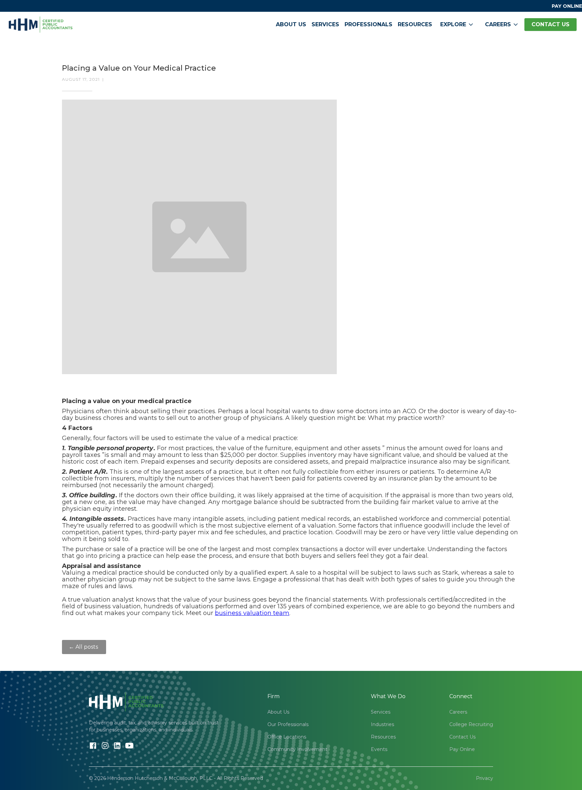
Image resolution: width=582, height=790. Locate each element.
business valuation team (252, 613)
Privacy (484, 778)
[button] (457, 24)
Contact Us (462, 737)
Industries (382, 724)
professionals (368, 24)
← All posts (84, 647)
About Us (291, 24)
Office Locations (286, 737)
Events (379, 749)
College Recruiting (471, 724)
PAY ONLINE (567, 6)
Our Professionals (288, 724)
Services (325, 24)
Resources (415, 24)
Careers (458, 712)
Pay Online (462, 749)
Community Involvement (297, 749)
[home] (40, 24)
